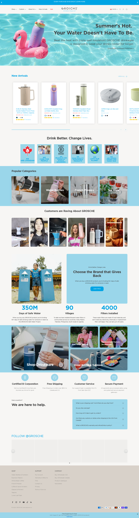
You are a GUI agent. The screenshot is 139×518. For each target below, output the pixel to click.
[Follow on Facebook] (13, 502)
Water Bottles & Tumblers (20, 475)
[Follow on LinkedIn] (31, 502)
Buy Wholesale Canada (62, 478)
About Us (32, 9)
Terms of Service (40, 489)
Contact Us (38, 483)
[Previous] (1, 2)
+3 (81, 115)
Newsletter (58, 483)
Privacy (37, 486)
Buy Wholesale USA (61, 475)
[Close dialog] (137, 514)
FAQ (36, 481)
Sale (51, 9)
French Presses (17, 483)
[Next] (137, 2)
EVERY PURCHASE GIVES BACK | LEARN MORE (69, 1)
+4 (52, 115)
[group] (69, 40)
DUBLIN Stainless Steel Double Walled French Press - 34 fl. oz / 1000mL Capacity (25, 111)
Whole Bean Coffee (18, 481)
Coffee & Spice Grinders (19, 486)
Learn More (97, 288)
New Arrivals (43, 9)
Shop (13, 9)
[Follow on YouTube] (24, 502)
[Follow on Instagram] (16, 502)
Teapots (14, 492)
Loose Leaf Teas (17, 495)
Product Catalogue (61, 481)
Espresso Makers (17, 478)
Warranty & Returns (41, 478)
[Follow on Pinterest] (20, 502)
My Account (39, 475)
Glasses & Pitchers (17, 489)
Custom (21, 9)
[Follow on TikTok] (27, 502)
